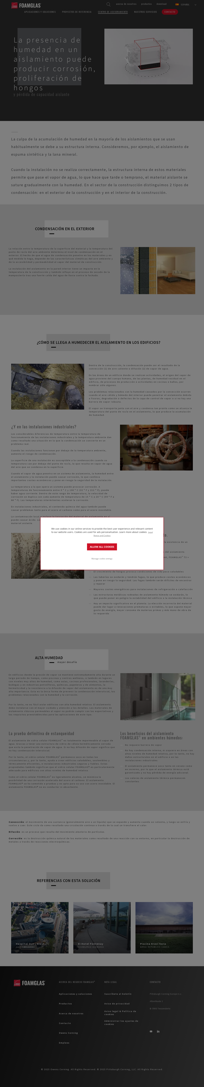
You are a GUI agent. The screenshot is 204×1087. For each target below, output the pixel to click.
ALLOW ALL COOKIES (102, 547)
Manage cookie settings (102, 558)
